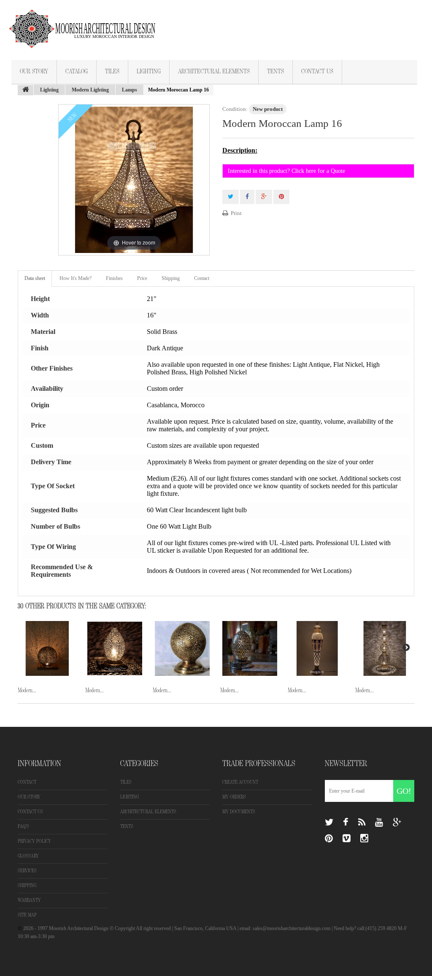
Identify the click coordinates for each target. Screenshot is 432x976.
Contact (201, 278)
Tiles (112, 71)
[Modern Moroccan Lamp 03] (47, 648)
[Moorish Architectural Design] (86, 24)
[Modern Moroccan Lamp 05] (182, 648)
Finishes (114, 278)
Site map (27, 915)
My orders (234, 797)
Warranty (29, 900)
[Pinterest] (329, 838)
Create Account (240, 782)
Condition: (235, 109)
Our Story (34, 71)
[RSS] (361, 822)
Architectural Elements (214, 71)
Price (142, 278)
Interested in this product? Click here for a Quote (286, 171)
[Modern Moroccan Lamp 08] (384, 648)
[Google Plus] (397, 822)
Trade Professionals (258, 763)
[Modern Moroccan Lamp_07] (317, 648)
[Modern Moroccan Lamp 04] (114, 648)
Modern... (27, 690)
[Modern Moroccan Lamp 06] (249, 648)
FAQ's (23, 826)
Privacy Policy (34, 841)
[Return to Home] (26, 90)
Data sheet (34, 278)
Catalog (76, 71)
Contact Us (317, 71)
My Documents (238, 812)
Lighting (149, 71)
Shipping (171, 278)
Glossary (28, 856)
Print (236, 213)
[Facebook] (345, 822)
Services (27, 871)
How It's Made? (75, 278)
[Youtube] (379, 822)
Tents (275, 71)
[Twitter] (329, 822)
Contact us (30, 812)
